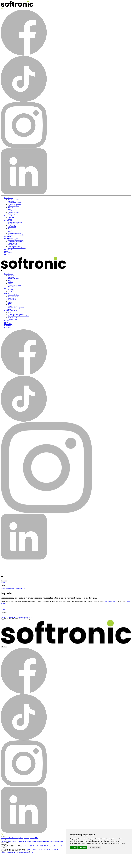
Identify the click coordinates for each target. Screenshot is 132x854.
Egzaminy (45, 841)
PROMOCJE (8, 249)
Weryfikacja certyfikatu (14, 204)
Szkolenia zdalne (13, 209)
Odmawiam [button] (82, 847)
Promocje (51, 841)
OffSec (10, 291)
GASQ (10, 230)
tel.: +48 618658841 (43, 849)
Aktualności (14, 838)
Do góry (3, 582)
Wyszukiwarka (12, 275)
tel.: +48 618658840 (31, 849)
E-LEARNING (8, 215)
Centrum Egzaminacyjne (15, 222)
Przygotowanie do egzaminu (16, 235)
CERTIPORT (12, 225)
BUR (9, 312)
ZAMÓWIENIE (12, 287)
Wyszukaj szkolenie (13, 199)
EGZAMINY (8, 220)
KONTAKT (7, 254)
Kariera (27, 838)
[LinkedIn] (2, 615)
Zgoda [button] (74, 847)
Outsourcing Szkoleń (14, 212)
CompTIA (11, 217)
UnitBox (10, 282)
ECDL (10, 304)
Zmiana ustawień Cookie (25, 617)
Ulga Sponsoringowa (14, 246)
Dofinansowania (58, 841)
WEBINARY (8, 253)
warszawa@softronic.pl (55, 846)
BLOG (6, 251)
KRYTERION (12, 227)
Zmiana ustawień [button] (94, 847)
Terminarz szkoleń (36, 841)
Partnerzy (32, 838)
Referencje (21, 838)
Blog (36, 838)
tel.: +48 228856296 (42, 846)
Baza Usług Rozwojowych (15, 240)
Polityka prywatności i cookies (9, 617)
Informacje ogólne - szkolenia (9, 841)
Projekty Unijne (12, 243)
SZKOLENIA (8, 198)
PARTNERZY (8, 325)
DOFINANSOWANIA (11, 238)
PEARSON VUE (13, 223)
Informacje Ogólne (13, 206)
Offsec (10, 219)
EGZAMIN (7, 293)
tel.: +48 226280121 (30, 846)
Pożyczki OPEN (12, 244)
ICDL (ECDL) (12, 207)
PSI (9, 228)
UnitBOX (11, 211)
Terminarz (11, 201)
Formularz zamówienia (14, 202)
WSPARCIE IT (8, 236)
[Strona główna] (17, 6)
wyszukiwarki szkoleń (111, 601)
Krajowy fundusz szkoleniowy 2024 (18, 316)
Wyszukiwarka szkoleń (24, 841)
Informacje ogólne (6, 838)
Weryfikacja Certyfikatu (14, 285)
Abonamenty (11, 214)
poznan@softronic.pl (55, 849)
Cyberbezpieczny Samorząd (16, 241)
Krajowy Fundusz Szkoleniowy (17, 248)
